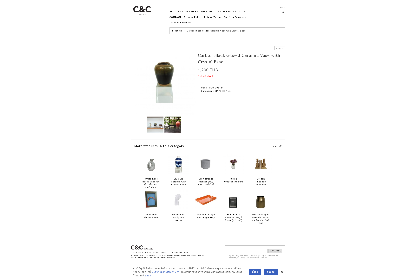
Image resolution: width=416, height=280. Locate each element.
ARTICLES (224, 11)
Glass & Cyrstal (230, 81)
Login (282, 8)
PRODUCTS (176, 11)
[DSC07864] (155, 124)
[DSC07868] (172, 124)
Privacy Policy (193, 17)
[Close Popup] (282, 272)
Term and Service (180, 22)
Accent (211, 81)
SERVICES (191, 11)
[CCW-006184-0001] (164, 83)
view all (277, 146)
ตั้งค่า (148, 275)
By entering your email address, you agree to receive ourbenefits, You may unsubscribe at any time (254, 257)
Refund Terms (212, 17)
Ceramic (218, 81)
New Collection (244, 81)
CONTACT (175, 17)
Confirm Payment (235, 17)
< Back (279, 48)
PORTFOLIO (208, 11)
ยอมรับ (271, 272)
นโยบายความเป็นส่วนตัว (166, 272)
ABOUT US (239, 11)
